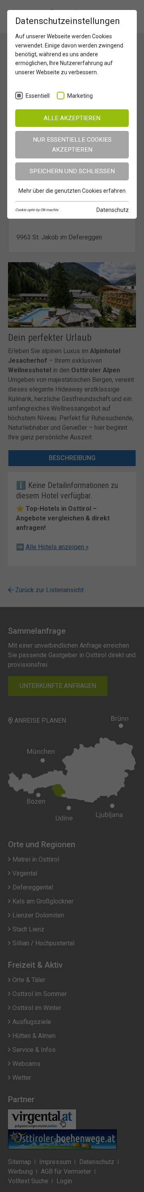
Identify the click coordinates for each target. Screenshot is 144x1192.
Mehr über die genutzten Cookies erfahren (72, 191)
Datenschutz (112, 210)
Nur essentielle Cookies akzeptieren (72, 144)
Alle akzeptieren (72, 118)
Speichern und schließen (72, 171)
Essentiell (38, 96)
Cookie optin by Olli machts (36, 210)
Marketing (80, 96)
